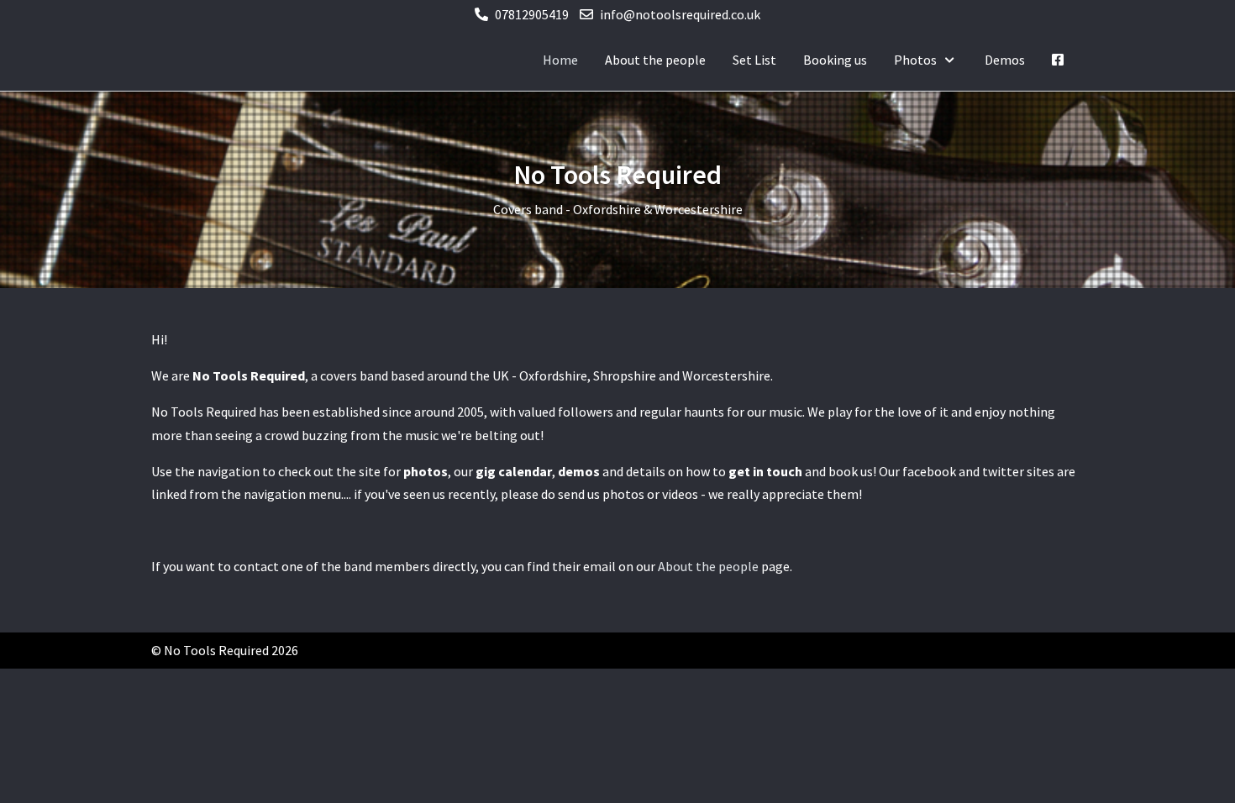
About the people (708, 566)
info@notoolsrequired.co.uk (680, 14)
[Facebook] (1057, 60)
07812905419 (532, 14)
